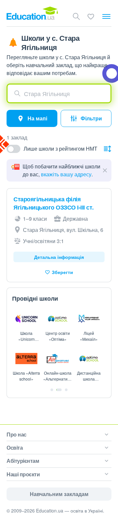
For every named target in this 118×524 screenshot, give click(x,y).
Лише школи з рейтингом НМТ (60, 148)
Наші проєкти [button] (23, 474)
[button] (59, 93)
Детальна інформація (59, 257)
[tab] (51, 389)
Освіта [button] (15, 447)
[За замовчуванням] (107, 149)
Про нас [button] (17, 434)
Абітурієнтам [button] (23, 460)
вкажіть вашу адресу (66, 174)
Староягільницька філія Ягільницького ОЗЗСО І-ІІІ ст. (53, 203)
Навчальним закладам (59, 494)
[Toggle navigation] (106, 16)
